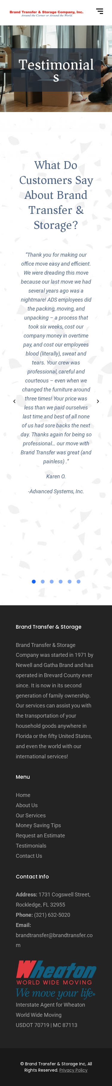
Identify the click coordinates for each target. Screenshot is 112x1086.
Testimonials (31, 846)
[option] (56, 373)
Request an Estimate (40, 835)
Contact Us (29, 856)
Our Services (31, 815)
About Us (27, 805)
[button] (14, 402)
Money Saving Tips (38, 825)
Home (23, 795)
